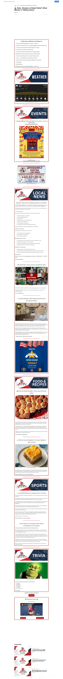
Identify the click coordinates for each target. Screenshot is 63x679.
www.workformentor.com (34, 287)
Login (15, 588)
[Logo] (4, 1)
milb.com (28, 518)
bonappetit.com (24, 434)
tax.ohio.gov (21, 259)
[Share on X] (44, 14)
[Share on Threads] (46, 14)
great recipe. (22, 474)
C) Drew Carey (18, 585)
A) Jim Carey (18, 583)
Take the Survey (29, 336)
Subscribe (18, 588)
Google (19, 590)
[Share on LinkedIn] (48, 14)
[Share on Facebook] (42, 14)
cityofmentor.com (20, 293)
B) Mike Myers (18, 584)
